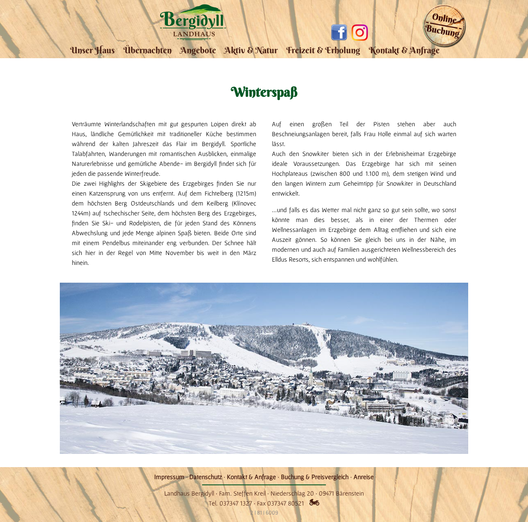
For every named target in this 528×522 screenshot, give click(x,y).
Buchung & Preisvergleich (315, 476)
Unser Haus (92, 50)
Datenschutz (205, 476)
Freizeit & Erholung (323, 50)
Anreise (364, 476)
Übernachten (147, 50)
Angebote (198, 50)
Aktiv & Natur (251, 50)
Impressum (169, 476)
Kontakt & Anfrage (404, 50)
